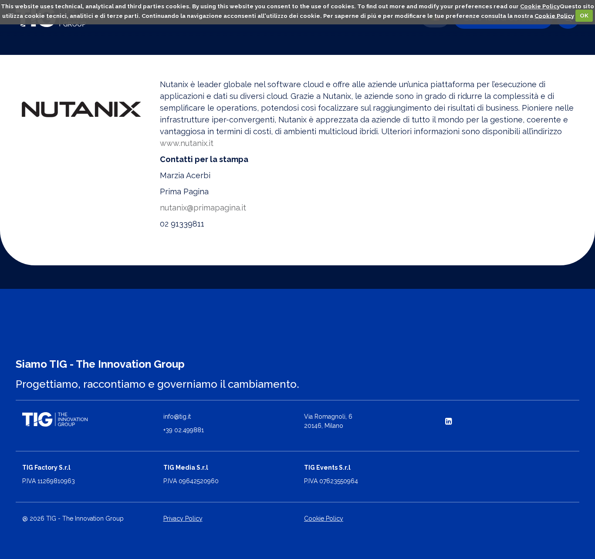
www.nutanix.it (186, 143)
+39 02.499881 (183, 430)
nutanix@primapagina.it (203, 207)
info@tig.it (177, 416)
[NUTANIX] (81, 109)
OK (584, 15)
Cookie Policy (540, 6)
